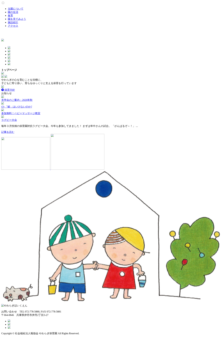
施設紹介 (13, 22)
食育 (10, 15)
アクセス (13, 25)
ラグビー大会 (9, 120)
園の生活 (13, 12)
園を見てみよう (17, 19)
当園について (15, 8)
